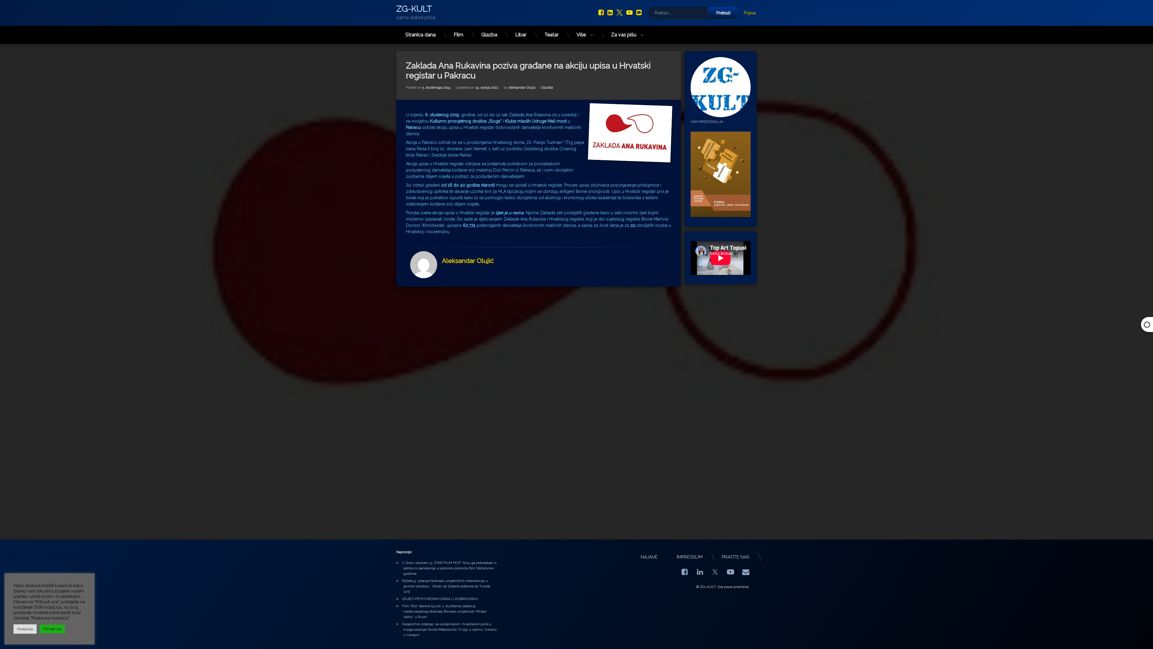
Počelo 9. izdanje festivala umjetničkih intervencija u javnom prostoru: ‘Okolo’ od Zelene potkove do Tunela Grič (446, 586)
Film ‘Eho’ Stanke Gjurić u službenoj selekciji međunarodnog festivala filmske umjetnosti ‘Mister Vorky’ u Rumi (444, 611)
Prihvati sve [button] (52, 629)
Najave (649, 557)
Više (581, 35)
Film (458, 35)
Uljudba (546, 88)
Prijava (750, 13)
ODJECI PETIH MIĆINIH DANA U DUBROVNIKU (440, 599)
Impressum (690, 557)
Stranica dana (420, 35)
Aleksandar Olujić (522, 88)
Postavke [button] (25, 629)
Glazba (489, 35)
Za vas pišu (623, 35)
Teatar (551, 35)
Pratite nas (735, 557)
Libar (520, 35)
